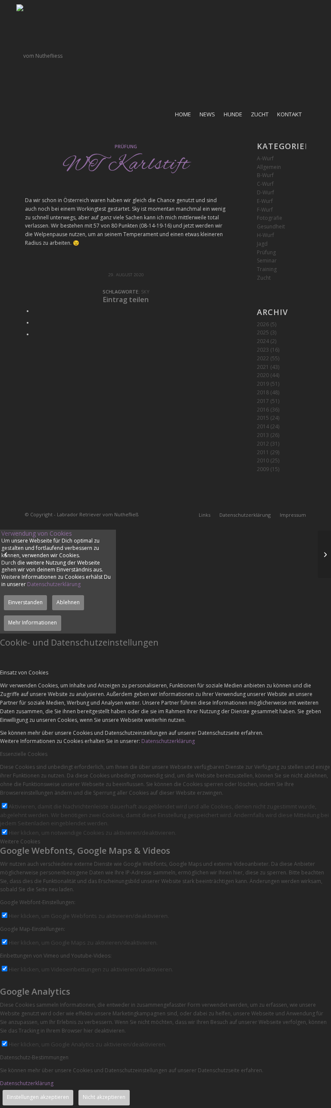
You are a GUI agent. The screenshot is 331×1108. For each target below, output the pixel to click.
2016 (263, 409)
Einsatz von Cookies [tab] (24, 672)
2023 (263, 349)
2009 (263, 469)
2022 (263, 358)
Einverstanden (25, 602)
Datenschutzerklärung (54, 584)
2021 (263, 367)
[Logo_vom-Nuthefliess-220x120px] (39, 56)
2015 (263, 417)
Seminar (267, 260)
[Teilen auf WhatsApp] (35, 322)
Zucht (264, 277)
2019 (263, 383)
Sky (145, 291)
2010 (263, 460)
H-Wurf (265, 235)
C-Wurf (265, 183)
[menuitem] (183, 114)
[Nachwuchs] (6, 554)
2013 (263, 435)
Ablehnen (68, 602)
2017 (263, 401)
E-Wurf (265, 201)
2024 (263, 341)
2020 (263, 375)
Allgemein (269, 167)
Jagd (262, 243)
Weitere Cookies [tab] (20, 841)
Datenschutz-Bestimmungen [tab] (34, 1057)
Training (267, 269)
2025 (263, 332)
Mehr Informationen (32, 622)
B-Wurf (265, 175)
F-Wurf (265, 209)
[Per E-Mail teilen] (35, 334)
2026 (263, 324)
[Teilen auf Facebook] (35, 311)
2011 (263, 452)
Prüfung (126, 146)
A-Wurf (265, 158)
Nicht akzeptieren (104, 1097)
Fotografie (269, 218)
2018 (263, 392)
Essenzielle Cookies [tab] (23, 754)
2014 (263, 426)
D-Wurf (265, 192)
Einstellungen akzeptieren (38, 1097)
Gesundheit (271, 226)
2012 (263, 443)
